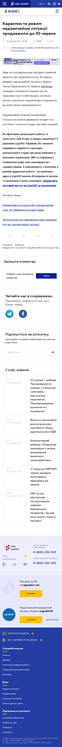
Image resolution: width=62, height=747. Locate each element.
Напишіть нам (10, 722)
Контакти (7, 732)
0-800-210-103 (44, 552)
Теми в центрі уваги (13, 703)
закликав (46, 86)
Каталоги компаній (12, 698)
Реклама (7, 674)
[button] (5, 4)
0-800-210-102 (44, 563)
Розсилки (7, 727)
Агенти (6, 655)
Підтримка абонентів (13, 718)
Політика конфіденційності (16, 665)
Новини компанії (11, 689)
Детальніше (52, 620)
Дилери (6, 660)
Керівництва (9, 694)
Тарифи (31, 593)
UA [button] (40, 3)
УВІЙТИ (46, 276)
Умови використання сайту (16, 669)
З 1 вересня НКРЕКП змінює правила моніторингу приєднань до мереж (43, 476)
